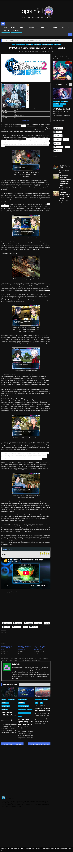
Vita (42, 703)
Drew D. (61, 202)
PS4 (20, 716)
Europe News (22, 699)
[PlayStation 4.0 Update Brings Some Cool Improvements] (26, 692)
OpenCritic (65, 27)
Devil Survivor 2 (14, 658)
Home (5, 27)
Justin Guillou (21, 729)
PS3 (37, 703)
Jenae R (67, 111)
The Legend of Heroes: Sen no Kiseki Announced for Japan (42, 708)
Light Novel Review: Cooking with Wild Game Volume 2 (64, 195)
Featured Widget (47, 44)
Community (52, 27)
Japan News (22, 709)
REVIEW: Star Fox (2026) (64, 167)
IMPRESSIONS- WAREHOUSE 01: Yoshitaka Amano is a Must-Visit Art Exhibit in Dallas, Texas (65, 180)
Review (29, 658)
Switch (63, 104)
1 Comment (50, 51)
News (13, 27)
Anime (4, 699)
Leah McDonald (65, 172)
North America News (24, 713)
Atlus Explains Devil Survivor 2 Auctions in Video (7, 648)
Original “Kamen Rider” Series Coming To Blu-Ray (14, 744)
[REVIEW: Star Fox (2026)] (56, 167)
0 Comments (57, 113)
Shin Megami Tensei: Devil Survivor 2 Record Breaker (26, 660)
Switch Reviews (58, 106)
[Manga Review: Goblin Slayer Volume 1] (9, 692)
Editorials (41, 27)
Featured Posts (61, 84)
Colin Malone (35, 51)
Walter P (3, 722)
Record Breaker (22, 658)
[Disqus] (25, 769)
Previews (31, 27)
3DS (13, 44)
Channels (29, 44)
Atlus (8, 658)
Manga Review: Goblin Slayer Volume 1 (9, 714)
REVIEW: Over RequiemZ (61, 109)
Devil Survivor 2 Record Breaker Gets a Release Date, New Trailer (40, 648)
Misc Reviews (6, 706)
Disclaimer (16, 30)
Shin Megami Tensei (36, 658)
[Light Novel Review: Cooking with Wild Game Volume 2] (56, 193)
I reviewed (19, 128)
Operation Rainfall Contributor (42, 715)
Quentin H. (62, 189)
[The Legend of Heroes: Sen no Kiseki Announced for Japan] (42, 692)
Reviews (21, 27)
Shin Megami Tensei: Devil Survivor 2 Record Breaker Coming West (25, 648)
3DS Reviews (20, 44)
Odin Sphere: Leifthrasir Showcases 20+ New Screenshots (40, 744)
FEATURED (37, 44)
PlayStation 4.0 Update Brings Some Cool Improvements (25, 721)
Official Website (26, 120)
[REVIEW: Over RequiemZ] (62, 93)
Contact (6, 30)
